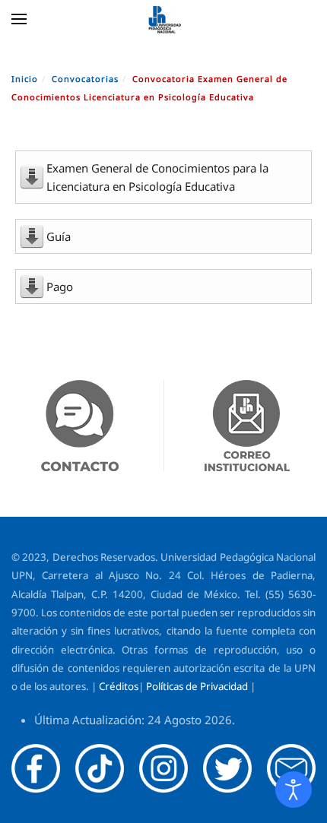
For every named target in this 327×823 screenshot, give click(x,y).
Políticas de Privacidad (197, 686)
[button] (19, 19)
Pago (59, 286)
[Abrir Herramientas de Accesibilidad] (293, 789)
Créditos (118, 686)
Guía (58, 236)
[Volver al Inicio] (163, 19)
